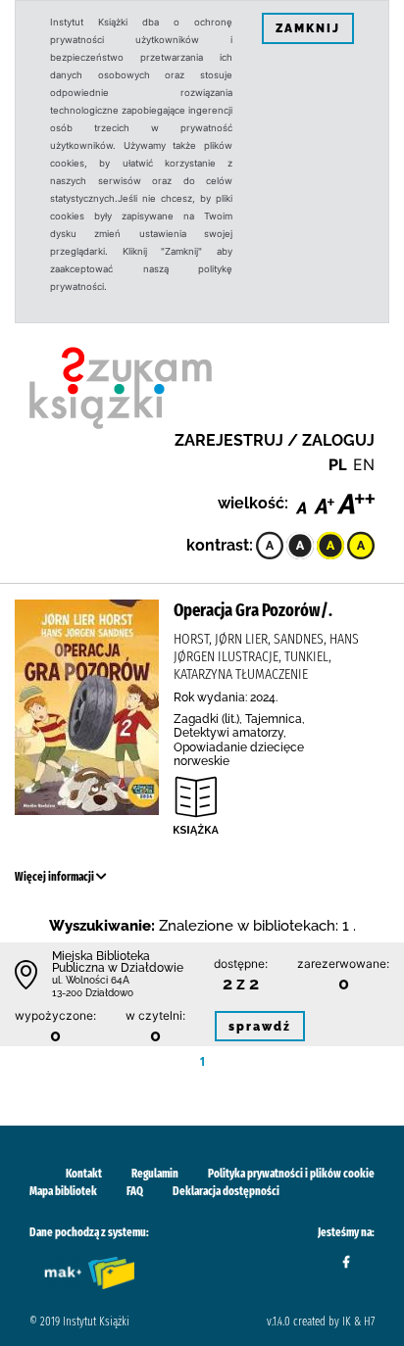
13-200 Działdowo (92, 992)
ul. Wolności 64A (90, 980)
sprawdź (259, 1027)
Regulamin (154, 1173)
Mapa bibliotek (63, 1191)
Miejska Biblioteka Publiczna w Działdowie (117, 962)
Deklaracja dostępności (226, 1191)
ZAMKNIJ (308, 28)
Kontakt (84, 1173)
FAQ (134, 1191)
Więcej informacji (55, 877)
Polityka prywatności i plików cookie (291, 1173)
